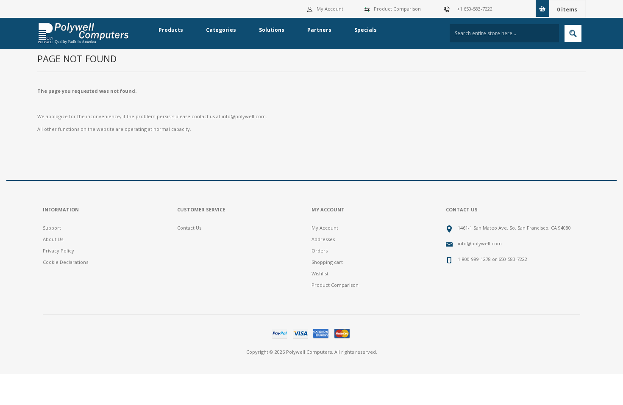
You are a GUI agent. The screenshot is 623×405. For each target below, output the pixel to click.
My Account (330, 9)
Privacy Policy (58, 250)
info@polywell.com (244, 116)
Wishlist (320, 273)
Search (573, 33)
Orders (320, 250)
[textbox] (504, 33)
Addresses (323, 239)
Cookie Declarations (65, 262)
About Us (53, 239)
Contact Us (189, 228)
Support (52, 228)
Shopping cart (327, 262)
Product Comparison (397, 9)
